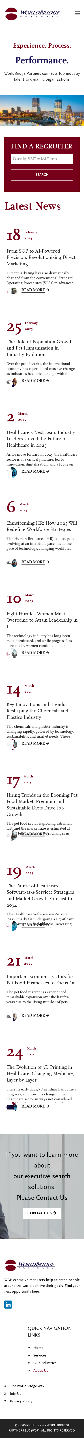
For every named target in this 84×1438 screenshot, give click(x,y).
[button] (77, 14)
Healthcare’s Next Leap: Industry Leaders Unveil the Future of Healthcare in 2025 (40, 439)
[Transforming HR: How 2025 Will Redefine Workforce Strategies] (11, 563)
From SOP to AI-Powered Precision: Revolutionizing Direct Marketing (40, 257)
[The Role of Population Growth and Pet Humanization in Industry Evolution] (11, 381)
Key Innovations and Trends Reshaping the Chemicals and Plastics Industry (37, 711)
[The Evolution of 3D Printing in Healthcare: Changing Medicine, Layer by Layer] (11, 1107)
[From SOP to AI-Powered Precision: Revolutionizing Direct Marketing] (11, 291)
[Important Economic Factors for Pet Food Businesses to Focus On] (11, 1016)
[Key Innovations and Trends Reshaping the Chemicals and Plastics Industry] (11, 744)
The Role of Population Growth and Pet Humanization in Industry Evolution (39, 348)
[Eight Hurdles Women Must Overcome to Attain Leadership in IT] (11, 653)
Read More (33, 290)
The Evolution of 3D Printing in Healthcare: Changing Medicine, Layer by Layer (40, 1074)
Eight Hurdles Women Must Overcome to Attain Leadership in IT (42, 620)
